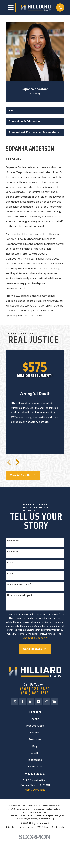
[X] (15, 701)
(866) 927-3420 (35, 689)
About (35, 719)
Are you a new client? (19, 584)
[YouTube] (38, 701)
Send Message (32, 649)
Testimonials (35, 759)
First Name (13, 540)
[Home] (36, 8)
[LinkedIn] (30, 701)
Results (35, 753)
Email (10, 573)
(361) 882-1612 (35, 693)
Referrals (35, 732)
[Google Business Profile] (54, 701)
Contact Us (35, 766)
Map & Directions (35, 790)
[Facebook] (22, 701)
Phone (10, 562)
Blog (35, 746)
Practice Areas (35, 725)
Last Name (13, 551)
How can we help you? (19, 595)
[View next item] (18, 462)
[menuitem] (10, 827)
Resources (35, 739)
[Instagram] (46, 701)
